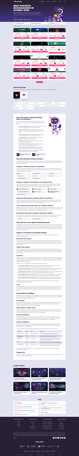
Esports (48, 1)
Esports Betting (42, 1)
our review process (23, 122)
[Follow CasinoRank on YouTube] (60, 438)
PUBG (33, 425)
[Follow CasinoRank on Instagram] (56, 438)
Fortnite (33, 423)
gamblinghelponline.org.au (34, 344)
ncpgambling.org (33, 335)
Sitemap (60, 454)
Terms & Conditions (21, 454)
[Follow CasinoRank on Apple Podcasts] (65, 438)
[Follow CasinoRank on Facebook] (54, 438)
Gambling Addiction (51, 454)
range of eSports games (39, 134)
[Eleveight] (41, 446)
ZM (14, 437)
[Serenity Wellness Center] (51, 446)
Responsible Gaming (40, 454)
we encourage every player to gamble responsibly (48, 296)
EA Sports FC (33, 428)
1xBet (19, 423)
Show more (39, 82)
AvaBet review (22, 53)
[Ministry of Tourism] (22, 446)
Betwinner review (22, 39)
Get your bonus (22, 51)
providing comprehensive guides (35, 161)
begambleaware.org (33, 338)
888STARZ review (57, 39)
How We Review (61, 425)
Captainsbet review (39, 53)
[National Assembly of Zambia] (28, 446)
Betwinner (18, 421)
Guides (60, 1)
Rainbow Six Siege (33, 426)
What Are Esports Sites (47, 421)
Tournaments (54, 1)
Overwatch (33, 421)
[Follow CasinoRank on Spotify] (62, 438)
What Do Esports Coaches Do (47, 426)
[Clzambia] (33, 446)
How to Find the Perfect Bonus (47, 423)
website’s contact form (53, 354)
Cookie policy (30, 454)
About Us (61, 421)
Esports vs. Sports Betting (47, 425)
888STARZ (18, 425)
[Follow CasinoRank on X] (58, 438)
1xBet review (39, 39)
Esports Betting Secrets (47, 428)
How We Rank (61, 426)
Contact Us (61, 423)
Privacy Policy (61, 428)
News (65, 1)
